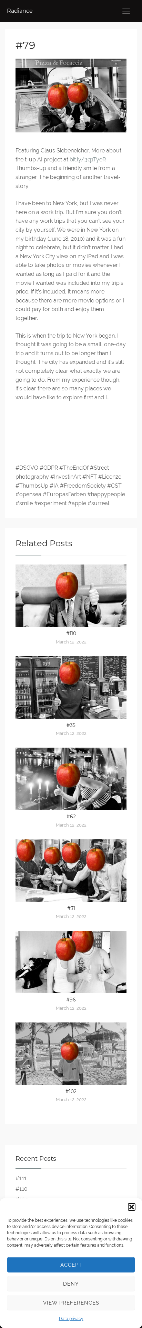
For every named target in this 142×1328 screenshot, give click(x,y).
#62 (71, 816)
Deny (71, 1284)
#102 (71, 1091)
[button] (131, 1207)
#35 (71, 725)
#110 (71, 633)
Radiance (20, 11)
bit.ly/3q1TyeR (88, 159)
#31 (71, 908)
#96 (71, 1000)
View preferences (71, 1303)
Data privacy (71, 1318)
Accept (71, 1265)
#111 (21, 1178)
